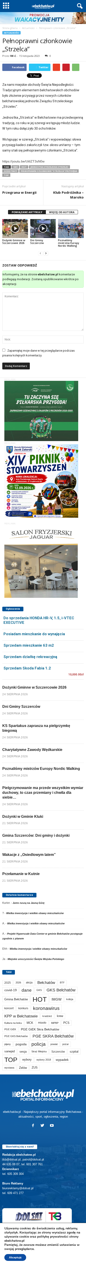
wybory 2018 (43, 1059)
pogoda (21, 1044)
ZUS (35, 1067)
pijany (7, 1044)
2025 (7, 982)
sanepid (9, 1051)
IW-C (13, 56)
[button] (79, 6)
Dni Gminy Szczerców (37, 241)
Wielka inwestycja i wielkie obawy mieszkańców (35, 913)
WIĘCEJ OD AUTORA (62, 212)
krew (60, 1016)
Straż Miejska (39, 1051)
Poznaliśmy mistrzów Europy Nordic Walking (68, 242)
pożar (65, 1044)
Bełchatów (46, 982)
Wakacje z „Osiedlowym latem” (29, 855)
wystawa (9, 1067)
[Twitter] (43, 1126)
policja (38, 1044)
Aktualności (28, 28)
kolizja (69, 999)
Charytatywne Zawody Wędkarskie (32, 750)
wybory (27, 1059)
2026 (18, 982)
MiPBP (54, 1023)
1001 (15, 166)
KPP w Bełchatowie (21, 1016)
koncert (9, 1008)
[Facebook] (34, 1126)
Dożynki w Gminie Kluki (22, 816)
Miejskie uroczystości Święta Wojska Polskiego (36, 959)
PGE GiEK (10, 1029)
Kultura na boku (13, 1023)
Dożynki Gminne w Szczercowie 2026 (13, 241)
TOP (6, 175)
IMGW (56, 999)
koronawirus (46, 1008)
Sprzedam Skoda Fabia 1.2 (27, 668)
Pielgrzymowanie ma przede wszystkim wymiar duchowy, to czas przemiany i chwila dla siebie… (42, 792)
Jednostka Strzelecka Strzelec (49, 166)
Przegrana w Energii (19, 192)
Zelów (23, 1067)
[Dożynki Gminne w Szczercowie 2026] (15, 228)
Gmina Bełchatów (16, 999)
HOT (24, 166)
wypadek (62, 1059)
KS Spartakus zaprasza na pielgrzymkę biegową (36, 728)
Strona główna (10, 28)
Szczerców (58, 1051)
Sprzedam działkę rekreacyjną (30, 656)
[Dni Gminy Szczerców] (43, 228)
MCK (30, 1023)
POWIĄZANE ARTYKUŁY (27, 212)
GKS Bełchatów (61, 990)
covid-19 (10, 990)
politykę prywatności (52, 1236)
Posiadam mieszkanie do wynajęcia (34, 634)
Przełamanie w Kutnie (21, 874)
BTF (62, 982)
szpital (74, 1051)
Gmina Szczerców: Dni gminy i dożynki (35, 835)
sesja (23, 1051)
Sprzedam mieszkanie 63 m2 (28, 645)
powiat (54, 1044)
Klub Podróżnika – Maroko (68, 194)
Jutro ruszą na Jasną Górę (28, 903)
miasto (42, 1022)
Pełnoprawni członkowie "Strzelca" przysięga (49, 171)
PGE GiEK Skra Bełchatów (40, 1029)
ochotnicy (10, 171)
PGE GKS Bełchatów (16, 1036)
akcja (29, 982)
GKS (39, 990)
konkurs (23, 1008)
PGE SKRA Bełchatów (53, 1036)
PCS (66, 1023)
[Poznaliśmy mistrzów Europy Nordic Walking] (71, 228)
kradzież (47, 1016)
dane (27, 990)
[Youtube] (52, 1126)
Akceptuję (15, 1257)
